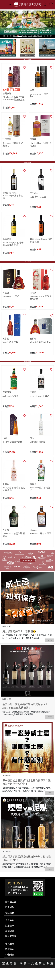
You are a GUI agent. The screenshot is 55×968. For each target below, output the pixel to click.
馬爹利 (6, 338)
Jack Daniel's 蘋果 (10, 396)
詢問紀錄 (9, 931)
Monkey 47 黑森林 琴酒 (40, 533)
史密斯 (33, 392)
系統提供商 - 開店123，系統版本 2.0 (27, 966)
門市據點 (9, 907)
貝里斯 (6, 484)
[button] (4, 24)
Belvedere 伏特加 (37, 442)
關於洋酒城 (10, 902)
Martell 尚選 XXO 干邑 (40, 342)
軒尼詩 (6, 292)
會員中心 (9, 920)
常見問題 (9, 944)
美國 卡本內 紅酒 (38, 196)
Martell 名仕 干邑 (10, 342)
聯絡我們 (9, 912)
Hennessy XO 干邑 (11, 296)
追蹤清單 (9, 925)
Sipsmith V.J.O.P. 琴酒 (39, 396)
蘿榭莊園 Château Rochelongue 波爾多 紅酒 (13, 195)
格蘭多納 (7, 93)
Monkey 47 (35, 530)
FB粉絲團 (9, 954)
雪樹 (32, 438)
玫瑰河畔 (7, 139)
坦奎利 (33, 484)
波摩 (32, 90)
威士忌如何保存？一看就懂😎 (19, 631)
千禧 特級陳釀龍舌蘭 (12, 442)
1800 (5, 438)
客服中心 (9, 949)
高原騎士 (34, 139)
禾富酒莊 (7, 239)
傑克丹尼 (7, 392)
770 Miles (34, 193)
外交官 (6, 530)
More (50, 640)
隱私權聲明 (10, 936)
